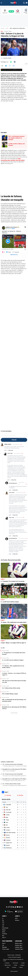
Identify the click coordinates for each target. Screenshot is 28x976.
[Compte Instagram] (11, 907)
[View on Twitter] (25, 228)
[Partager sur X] (2, 65)
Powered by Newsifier (14, 971)
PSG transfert (15, 963)
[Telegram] (6, 65)
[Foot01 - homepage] (14, 2)
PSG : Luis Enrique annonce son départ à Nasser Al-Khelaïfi (16, 138)
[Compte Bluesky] (20, 907)
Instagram (22, 965)
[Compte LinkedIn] (13, 907)
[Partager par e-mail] (13, 65)
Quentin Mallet (7, 58)
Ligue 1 (3, 579)
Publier (14, 440)
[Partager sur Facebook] (14, 62)
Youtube (15, 965)
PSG (2, 31)
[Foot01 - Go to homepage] (14, 902)
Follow (13, 228)
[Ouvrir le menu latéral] (1, 3)
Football (22, 963)
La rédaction (7, 963)
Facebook (14, 967)
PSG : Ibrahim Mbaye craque (10, 693)
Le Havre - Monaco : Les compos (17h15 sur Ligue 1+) (14, 674)
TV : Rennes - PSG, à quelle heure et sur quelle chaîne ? (13, 666)
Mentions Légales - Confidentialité (14, 955)
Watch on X (9, 236)
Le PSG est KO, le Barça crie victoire (16, 144)
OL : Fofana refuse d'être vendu (11, 688)
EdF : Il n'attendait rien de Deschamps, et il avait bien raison (14, 700)
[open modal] (26, 3)
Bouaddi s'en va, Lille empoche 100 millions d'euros (14, 707)
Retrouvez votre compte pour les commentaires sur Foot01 (13, 960)
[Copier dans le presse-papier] (9, 65)
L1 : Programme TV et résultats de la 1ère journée (13, 653)
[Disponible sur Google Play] (9, 911)
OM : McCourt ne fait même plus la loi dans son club (14, 681)
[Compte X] (7, 907)
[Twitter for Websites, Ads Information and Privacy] (25, 249)
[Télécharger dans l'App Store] (19, 911)
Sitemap (21, 967)
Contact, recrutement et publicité (14, 957)
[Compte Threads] (22, 907)
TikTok (8, 967)
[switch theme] (24, 3)
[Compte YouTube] (17, 907)
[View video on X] (8, 241)
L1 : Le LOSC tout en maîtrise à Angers (13, 660)
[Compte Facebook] (9, 907)
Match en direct (8, 965)
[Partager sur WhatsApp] (11, 62)
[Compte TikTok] (15, 907)
